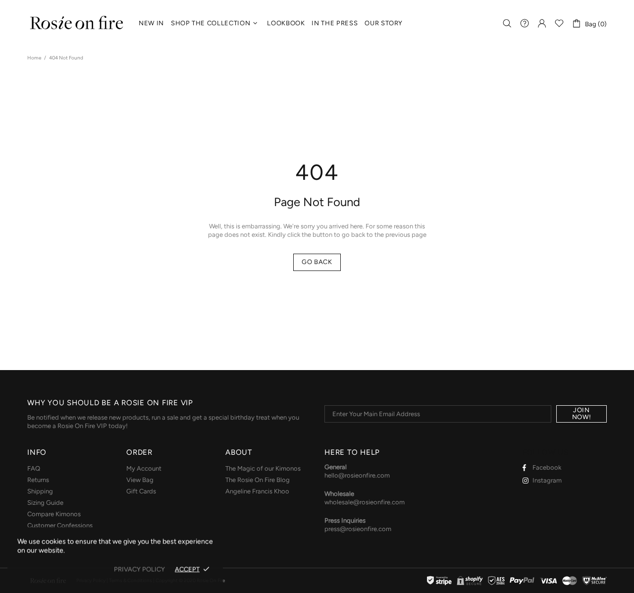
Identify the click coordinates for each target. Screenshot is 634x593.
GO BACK (317, 262)
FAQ (33, 468)
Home (34, 57)
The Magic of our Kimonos (263, 468)
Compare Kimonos (54, 514)
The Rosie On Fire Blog (257, 480)
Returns (38, 480)
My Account (143, 468)
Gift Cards (141, 491)
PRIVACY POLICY (139, 569)
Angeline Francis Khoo (257, 491)
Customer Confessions (60, 525)
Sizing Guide (45, 502)
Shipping (40, 491)
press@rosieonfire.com (357, 529)
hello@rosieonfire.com (357, 475)
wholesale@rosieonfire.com (364, 502)
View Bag (140, 480)
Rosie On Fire (76, 23)
